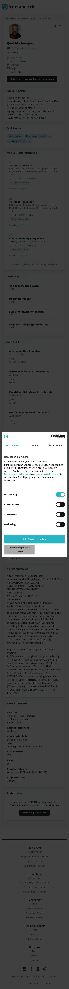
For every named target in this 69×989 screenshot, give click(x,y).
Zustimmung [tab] (12, 445)
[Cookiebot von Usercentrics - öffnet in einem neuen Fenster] (51, 436)
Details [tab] (35, 445)
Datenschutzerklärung (17, 474)
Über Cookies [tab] (56, 445)
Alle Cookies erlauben (34, 539)
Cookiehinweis (49, 474)
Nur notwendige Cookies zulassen (19, 549)
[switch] (60, 505)
